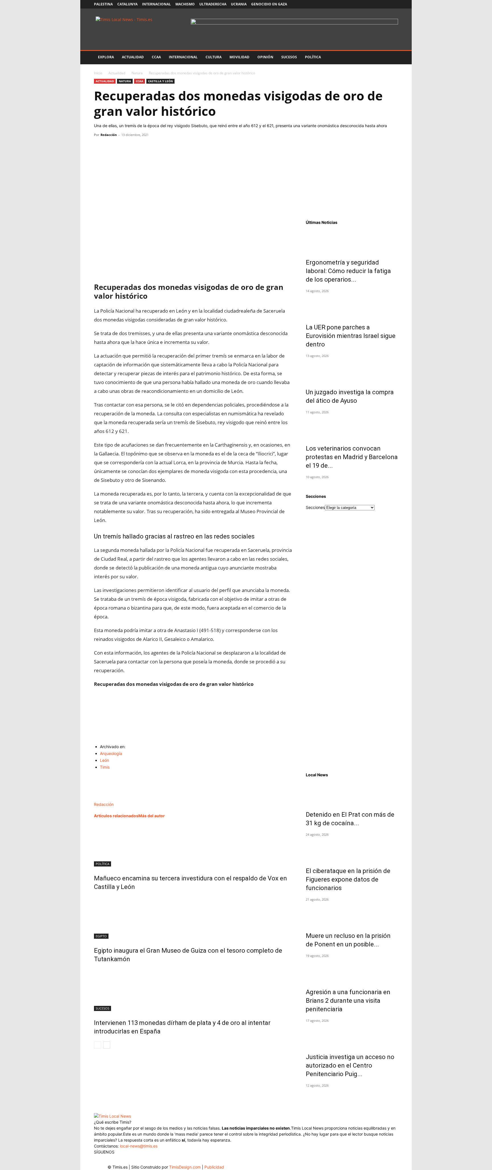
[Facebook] (356, 4)
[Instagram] (365, 4)
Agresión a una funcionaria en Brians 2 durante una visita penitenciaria (348, 1001)
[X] (375, 4)
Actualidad (133, 57)
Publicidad (214, 1167)
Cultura (214, 57)
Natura (137, 73)
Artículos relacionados (116, 815)
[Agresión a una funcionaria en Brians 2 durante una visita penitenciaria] (352, 970)
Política (313, 57)
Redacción (109, 135)
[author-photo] (106, 798)
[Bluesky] (394, 4)
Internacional (156, 4)
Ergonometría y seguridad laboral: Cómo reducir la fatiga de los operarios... (348, 271)
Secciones (315, 507)
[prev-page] (97, 1045)
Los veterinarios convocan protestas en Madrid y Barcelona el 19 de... (352, 457)
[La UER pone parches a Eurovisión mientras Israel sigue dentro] (352, 305)
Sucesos (289, 57)
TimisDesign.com (185, 1167)
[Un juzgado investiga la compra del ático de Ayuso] (352, 370)
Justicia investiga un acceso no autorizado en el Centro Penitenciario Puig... (350, 1065)
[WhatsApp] (126, 147)
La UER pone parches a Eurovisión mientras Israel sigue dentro (350, 336)
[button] (391, 57)
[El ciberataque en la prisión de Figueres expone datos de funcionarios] (352, 849)
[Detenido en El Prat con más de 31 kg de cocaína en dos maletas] (352, 793)
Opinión (265, 57)
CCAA (156, 57)
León (104, 760)
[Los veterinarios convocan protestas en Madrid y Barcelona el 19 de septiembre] (352, 427)
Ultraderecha (212, 4)
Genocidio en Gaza (269, 4)
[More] (152, 147)
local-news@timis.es (138, 1146)
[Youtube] (384, 4)
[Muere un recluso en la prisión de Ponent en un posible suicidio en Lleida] (352, 914)
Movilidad (239, 57)
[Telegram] (139, 147)
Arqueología (111, 753)
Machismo (185, 4)
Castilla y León (160, 81)
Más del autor (151, 815)
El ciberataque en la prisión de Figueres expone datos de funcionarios (348, 879)
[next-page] (106, 1045)
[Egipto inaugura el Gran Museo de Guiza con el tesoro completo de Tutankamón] (193, 917)
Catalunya (127, 4)
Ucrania (239, 4)
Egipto (101, 936)
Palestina (103, 4)
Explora (106, 57)
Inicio (98, 73)
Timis (105, 767)
